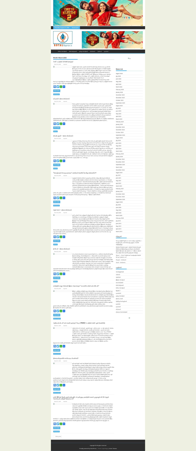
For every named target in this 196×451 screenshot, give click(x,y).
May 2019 (118, 226)
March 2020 (119, 215)
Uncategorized (120, 272)
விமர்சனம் (92, 51)
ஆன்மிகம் (118, 277)
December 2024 (120, 127)
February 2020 (120, 218)
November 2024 (120, 129)
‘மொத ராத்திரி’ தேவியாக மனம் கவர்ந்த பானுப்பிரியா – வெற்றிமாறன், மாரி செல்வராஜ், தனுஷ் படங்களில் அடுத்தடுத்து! (129, 242)
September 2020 (120, 199)
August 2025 (119, 105)
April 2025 (118, 116)
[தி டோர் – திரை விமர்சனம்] (62, 254)
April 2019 (118, 229)
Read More (56, 90)
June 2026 (118, 79)
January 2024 (119, 156)
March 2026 (119, 87)
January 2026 (119, 92)
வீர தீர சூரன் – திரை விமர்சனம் (63, 136)
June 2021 (118, 178)
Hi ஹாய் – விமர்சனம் (121, 260)
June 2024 (118, 143)
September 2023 (120, 164)
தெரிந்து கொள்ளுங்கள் (121, 301)
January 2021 (119, 191)
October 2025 (119, 100)
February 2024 (120, 154)
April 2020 (118, 212)
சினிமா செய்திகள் (62, 51)
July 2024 (118, 140)
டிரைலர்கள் (118, 293)
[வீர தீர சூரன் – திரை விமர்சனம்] (62, 141)
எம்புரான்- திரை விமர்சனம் (61, 99)
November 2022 (120, 170)
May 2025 (118, 113)
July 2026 (118, 76)
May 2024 (118, 146)
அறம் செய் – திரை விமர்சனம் (62, 210)
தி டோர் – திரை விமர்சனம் (61, 249)
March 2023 (119, 167)
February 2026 (120, 89)
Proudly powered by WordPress (87, 448)
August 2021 (119, 172)
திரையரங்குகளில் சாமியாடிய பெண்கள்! (65, 358)
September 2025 (120, 103)
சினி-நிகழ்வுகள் (73, 51)
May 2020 (118, 210)
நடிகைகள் (118, 306)
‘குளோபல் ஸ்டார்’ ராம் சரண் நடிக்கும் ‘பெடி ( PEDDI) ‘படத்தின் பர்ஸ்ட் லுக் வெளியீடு (79, 323)
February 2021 (120, 188)
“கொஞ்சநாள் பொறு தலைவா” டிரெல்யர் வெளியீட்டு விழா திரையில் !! (74, 173)
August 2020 (119, 202)
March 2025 (119, 119)
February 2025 (120, 121)
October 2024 (119, 132)
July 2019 (118, 221)
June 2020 (118, 207)
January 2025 (119, 124)
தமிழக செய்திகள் (83, 51)
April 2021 (118, 183)
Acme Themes (113, 448)
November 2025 (120, 97)
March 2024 (119, 151)
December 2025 (120, 95)
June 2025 (118, 111)
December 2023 (120, 159)
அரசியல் (100, 51)
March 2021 (119, 186)
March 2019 (119, 231)
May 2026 (118, 81)
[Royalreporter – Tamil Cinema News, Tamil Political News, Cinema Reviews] (98, 25)
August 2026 (119, 73)
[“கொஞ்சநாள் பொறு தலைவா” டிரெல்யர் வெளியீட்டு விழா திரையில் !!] (62, 178)
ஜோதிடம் (118, 290)
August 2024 (119, 137)
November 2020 (120, 196)
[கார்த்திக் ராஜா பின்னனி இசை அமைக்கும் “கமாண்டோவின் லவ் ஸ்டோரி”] (62, 291)
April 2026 (118, 84)
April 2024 (118, 148)
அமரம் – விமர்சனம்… (121, 262)
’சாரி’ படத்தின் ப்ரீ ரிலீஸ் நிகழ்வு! (63, 62)
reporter (65, 64)
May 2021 (118, 180)
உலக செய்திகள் (119, 282)
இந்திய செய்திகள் (120, 280)
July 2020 (118, 204)
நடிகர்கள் (106, 51)
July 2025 (118, 108)
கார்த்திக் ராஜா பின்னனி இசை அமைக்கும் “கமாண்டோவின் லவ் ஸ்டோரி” (76, 286)
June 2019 (118, 223)
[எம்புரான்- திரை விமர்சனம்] (62, 104)
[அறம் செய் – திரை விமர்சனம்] (62, 215)
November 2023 (120, 162)
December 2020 (120, 194)
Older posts (58, 436)
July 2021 (118, 175)
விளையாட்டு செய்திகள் (121, 312)
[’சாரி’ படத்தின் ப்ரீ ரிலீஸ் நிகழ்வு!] (62, 67)
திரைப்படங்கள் (119, 298)
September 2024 (120, 135)
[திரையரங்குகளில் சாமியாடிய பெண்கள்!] (62, 363)
